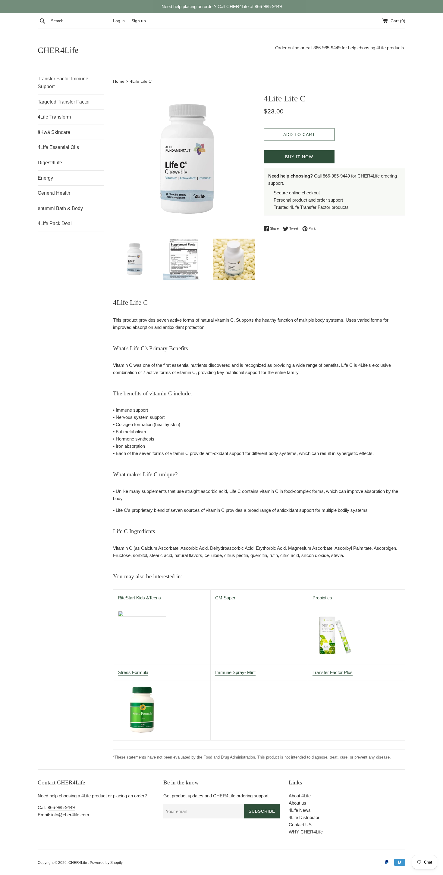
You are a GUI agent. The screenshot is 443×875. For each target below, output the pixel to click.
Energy (45, 178)
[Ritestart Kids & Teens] (142, 615)
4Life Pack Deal (55, 223)
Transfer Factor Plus (333, 672)
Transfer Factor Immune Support (63, 82)
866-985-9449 (327, 47)
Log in (119, 21)
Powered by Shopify (106, 863)
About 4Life (300, 795)
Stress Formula (133, 672)
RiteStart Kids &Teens (139, 597)
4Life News (300, 810)
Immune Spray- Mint (235, 672)
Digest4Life (50, 162)
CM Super (225, 597)
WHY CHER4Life (306, 831)
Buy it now (299, 156)
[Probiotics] (333, 653)
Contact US (300, 824)
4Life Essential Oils (58, 147)
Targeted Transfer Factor (64, 101)
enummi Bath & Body (60, 208)
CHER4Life (58, 50)
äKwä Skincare (54, 132)
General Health (54, 193)
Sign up (138, 21)
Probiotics (322, 597)
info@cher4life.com (70, 814)
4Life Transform (54, 116)
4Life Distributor (304, 817)
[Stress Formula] (142, 731)
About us (297, 802)
